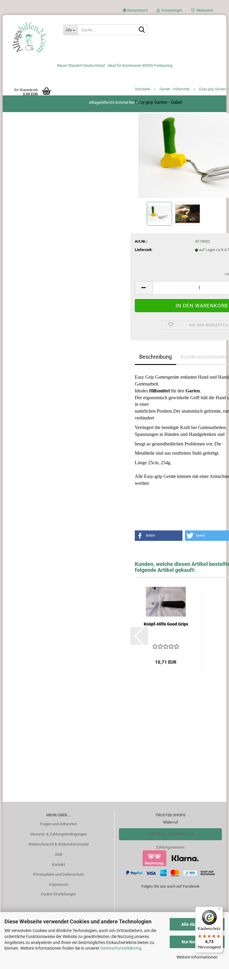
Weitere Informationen (197, 957)
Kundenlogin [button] (171, 10)
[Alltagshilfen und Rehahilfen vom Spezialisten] (30, 37)
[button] (135, 12)
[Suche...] (141, 30)
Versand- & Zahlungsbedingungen (58, 834)
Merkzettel (204, 10)
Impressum (58, 884)
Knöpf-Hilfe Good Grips (166, 624)
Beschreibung (155, 357)
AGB (58, 854)
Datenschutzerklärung (120, 948)
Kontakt (58, 864)
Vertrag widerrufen (170, 834)
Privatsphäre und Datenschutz (58, 874)
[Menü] (219, 910)
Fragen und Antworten (58, 824)
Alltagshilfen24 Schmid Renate (115, 102)
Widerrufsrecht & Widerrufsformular (58, 844)
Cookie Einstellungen (58, 894)
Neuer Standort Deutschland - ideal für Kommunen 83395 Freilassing (114, 65)
